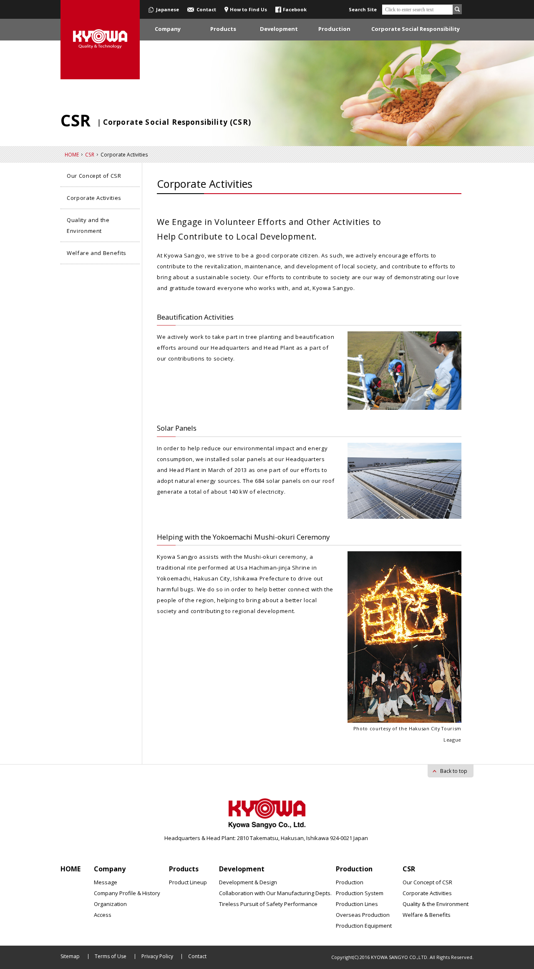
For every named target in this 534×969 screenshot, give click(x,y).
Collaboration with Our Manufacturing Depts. (275, 893)
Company (110, 868)
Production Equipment (364, 925)
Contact (206, 9)
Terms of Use (110, 956)
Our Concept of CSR (94, 175)
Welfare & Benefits (427, 915)
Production (354, 868)
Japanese (167, 9)
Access (102, 915)
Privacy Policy (157, 956)
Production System (359, 893)
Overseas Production (363, 915)
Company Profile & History (127, 893)
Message (105, 882)
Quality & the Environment (436, 904)
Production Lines (357, 904)
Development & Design (248, 882)
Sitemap (70, 956)
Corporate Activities (94, 198)
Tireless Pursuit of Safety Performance (268, 904)
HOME (72, 154)
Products (184, 868)
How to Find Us (248, 9)
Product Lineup (188, 882)
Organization (110, 904)
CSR (89, 154)
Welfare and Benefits (96, 253)
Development (241, 868)
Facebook (295, 9)
